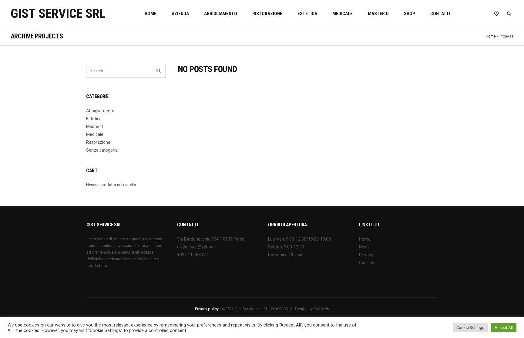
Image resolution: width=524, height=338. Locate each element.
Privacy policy (207, 309)
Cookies (366, 262)
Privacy (366, 254)
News (364, 246)
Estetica (94, 118)
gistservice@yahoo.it (197, 246)
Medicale (94, 134)
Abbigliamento (100, 110)
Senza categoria (102, 150)
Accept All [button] (504, 327)
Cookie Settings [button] (470, 327)
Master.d (94, 126)
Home (491, 36)
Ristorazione (98, 142)
